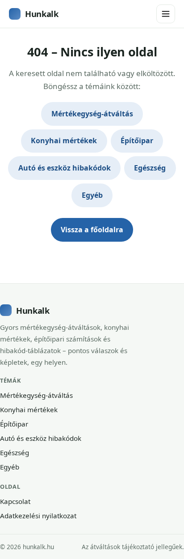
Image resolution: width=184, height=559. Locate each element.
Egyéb (92, 195)
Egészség (150, 168)
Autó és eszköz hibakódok (64, 168)
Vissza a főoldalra (92, 230)
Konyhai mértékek (64, 140)
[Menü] (165, 13)
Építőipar (137, 140)
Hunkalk (41, 13)
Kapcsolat (15, 501)
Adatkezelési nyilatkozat (38, 515)
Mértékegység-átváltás (92, 114)
